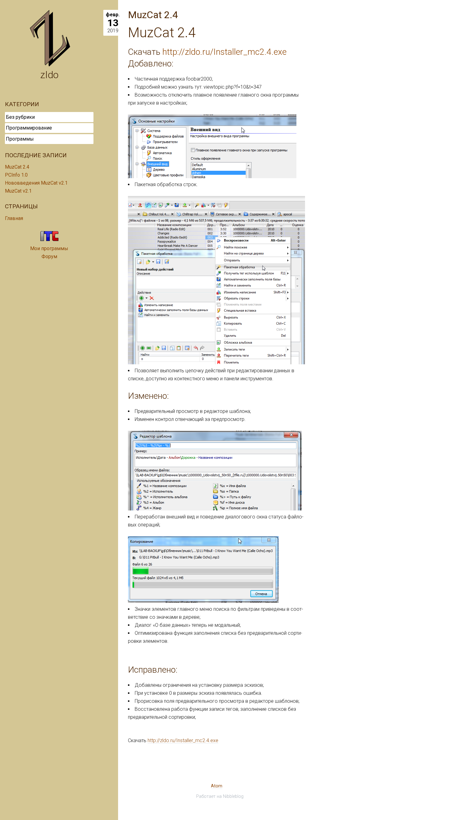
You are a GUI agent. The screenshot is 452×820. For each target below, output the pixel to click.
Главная (14, 218)
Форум (49, 256)
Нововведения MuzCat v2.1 (36, 183)
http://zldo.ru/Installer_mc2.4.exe (224, 52)
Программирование (29, 128)
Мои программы (49, 248)
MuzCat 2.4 (17, 167)
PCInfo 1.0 (16, 175)
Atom (216, 786)
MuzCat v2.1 (18, 191)
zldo (49, 75)
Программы (20, 139)
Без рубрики (20, 117)
